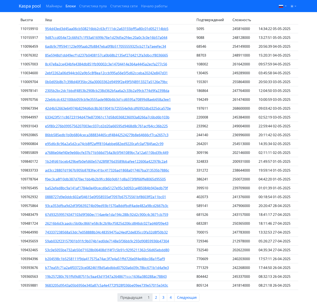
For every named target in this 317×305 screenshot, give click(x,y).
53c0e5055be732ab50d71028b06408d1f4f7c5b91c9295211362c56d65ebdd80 (107, 250)
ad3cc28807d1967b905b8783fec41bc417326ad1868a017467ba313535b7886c (107, 170)
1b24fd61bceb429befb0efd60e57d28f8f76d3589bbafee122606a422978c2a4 (106, 161)
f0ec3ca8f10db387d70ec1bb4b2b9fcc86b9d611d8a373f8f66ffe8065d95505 (105, 179)
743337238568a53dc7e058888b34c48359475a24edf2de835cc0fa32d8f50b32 (106, 232)
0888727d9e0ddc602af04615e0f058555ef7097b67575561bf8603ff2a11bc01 (105, 196)
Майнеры (54, 6)
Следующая (187, 297)
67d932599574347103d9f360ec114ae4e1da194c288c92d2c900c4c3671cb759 (106, 214)
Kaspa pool (30, 6)
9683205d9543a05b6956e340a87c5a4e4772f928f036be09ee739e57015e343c (106, 285)
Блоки (71, 6)
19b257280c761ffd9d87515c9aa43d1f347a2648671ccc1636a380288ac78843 (106, 276)
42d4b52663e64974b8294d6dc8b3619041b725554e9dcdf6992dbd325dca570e (108, 108)
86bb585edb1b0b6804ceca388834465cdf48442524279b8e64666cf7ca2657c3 (106, 135)
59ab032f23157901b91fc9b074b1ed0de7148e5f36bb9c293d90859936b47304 (107, 241)
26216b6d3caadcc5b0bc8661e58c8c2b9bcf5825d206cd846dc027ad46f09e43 (106, 223)
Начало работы (154, 6)
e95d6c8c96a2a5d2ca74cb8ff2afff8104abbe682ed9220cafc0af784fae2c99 (104, 143)
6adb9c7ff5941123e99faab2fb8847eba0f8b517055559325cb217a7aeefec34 (105, 46)
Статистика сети (124, 6)
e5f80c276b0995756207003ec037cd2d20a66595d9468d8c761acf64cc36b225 (106, 126)
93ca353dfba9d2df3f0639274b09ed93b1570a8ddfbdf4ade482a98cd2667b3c (106, 205)
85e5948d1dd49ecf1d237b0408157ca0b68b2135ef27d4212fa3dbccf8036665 (106, 55)
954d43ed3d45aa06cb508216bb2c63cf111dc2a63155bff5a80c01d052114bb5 (106, 28)
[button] (282, 6)
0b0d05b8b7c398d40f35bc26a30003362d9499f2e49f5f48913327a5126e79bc (106, 81)
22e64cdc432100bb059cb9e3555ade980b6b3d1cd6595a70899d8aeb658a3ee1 (108, 99)
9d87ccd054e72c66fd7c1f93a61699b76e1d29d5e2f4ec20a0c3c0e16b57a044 (106, 37)
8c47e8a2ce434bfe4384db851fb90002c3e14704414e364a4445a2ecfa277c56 (106, 64)
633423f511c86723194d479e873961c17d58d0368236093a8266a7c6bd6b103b (107, 117)
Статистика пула (93, 6)
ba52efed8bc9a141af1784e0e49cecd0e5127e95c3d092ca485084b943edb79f (106, 188)
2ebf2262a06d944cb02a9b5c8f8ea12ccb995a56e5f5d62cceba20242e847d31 (106, 73)
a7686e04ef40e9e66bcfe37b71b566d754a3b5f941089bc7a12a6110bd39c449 (106, 152)
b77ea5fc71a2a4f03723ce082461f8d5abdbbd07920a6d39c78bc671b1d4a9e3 (107, 267)
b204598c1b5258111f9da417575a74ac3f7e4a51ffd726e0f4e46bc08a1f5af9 (105, 258)
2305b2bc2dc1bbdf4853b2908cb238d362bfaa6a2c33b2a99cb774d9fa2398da (107, 90)
